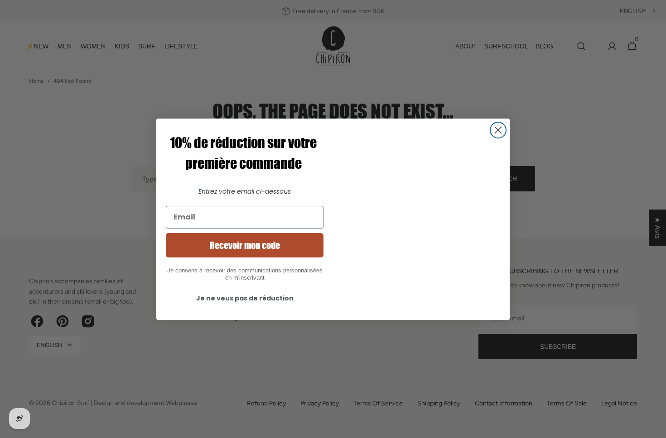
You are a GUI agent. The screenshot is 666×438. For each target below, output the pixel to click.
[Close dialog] (498, 130)
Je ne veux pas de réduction (245, 298)
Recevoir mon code (245, 245)
